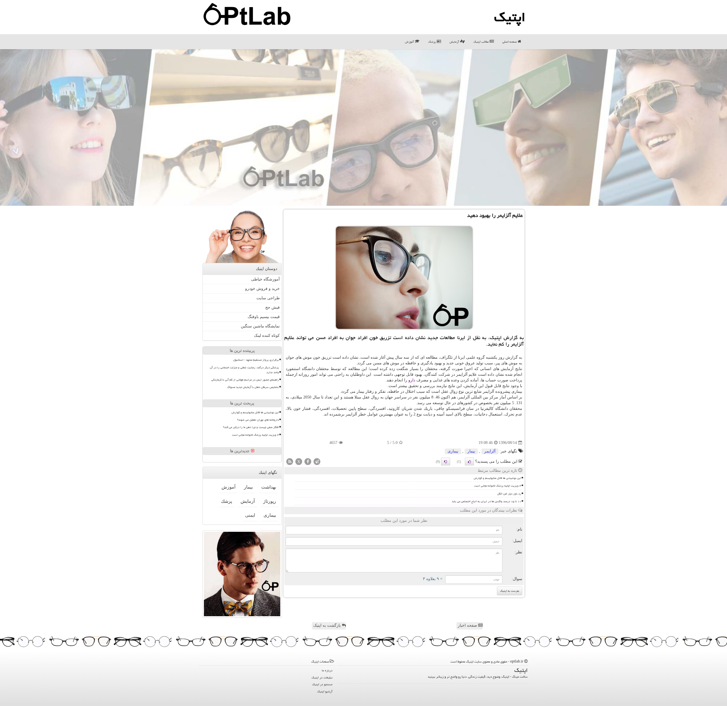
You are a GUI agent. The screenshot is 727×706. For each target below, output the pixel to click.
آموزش (410, 42)
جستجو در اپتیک (322, 684)
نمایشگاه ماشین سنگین (260, 326)
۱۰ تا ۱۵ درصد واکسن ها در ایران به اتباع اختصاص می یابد (486, 501)
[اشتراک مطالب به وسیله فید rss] (290, 462)
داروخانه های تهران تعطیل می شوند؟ (258, 420)
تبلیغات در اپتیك (322, 677)
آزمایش (455, 42)
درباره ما (327, 670)
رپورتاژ (269, 501)
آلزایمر (490, 451)
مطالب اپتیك (481, 42)
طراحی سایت (268, 298)
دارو (411, 380)
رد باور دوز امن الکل (509, 494)
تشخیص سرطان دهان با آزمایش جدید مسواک (253, 387)
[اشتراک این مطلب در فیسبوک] (308, 462)
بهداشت (268, 487)
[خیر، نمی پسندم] (445, 462)
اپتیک (509, 17)
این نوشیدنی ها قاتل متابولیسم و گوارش (497, 478)
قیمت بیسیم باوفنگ (264, 317)
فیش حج (272, 307)
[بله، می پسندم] (469, 462)
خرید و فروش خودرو (262, 288)
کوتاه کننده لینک (267, 335)
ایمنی (250, 515)
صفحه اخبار (468, 625)
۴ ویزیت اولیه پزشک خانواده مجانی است (497, 486)
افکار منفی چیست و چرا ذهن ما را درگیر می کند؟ (251, 427)
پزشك (226, 501)
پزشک (432, 42)
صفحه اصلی (510, 42)
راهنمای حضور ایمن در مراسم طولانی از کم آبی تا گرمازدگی (245, 380)
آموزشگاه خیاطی (265, 279)
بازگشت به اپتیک (327, 625)
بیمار (471, 451)
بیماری (453, 451)
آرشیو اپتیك (325, 691)
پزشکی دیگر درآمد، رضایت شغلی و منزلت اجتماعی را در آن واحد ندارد (244, 370)
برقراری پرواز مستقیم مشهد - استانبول (256, 360)
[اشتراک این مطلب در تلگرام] (317, 462)
